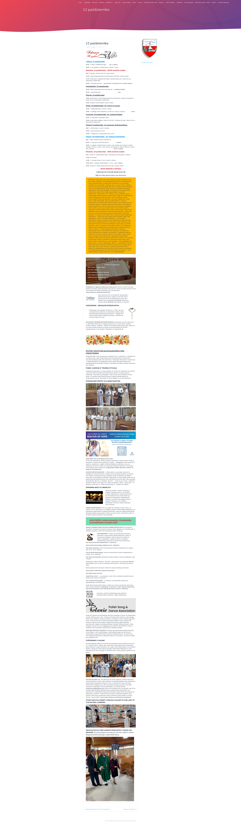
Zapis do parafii (126, 2)
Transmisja (179, 2)
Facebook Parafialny (223, 2)
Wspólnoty (109, 2)
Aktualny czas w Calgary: (147, 62)
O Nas (79, 2)
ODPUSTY (214, 2)
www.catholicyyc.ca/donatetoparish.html (98, 292)
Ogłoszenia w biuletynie (150, 2)
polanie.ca (107, 626)
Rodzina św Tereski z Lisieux (202, 2)
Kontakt (161, 2)
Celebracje (101, 2)
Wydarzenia (87, 2)
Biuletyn (94, 2)
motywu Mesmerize (131, 820)
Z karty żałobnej (170, 2)
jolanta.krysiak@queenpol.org (95, 688)
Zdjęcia (134, 2)
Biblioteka (118, 2)
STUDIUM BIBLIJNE (188, 2)
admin (88, 47)
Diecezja (140, 2)
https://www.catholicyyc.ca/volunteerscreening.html (115, 697)
